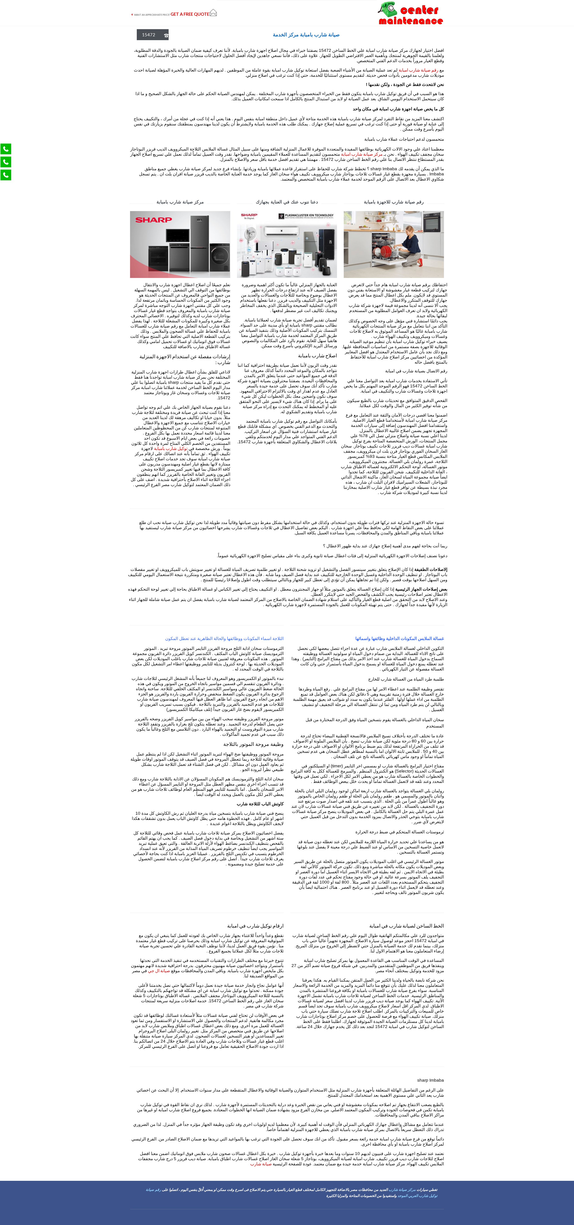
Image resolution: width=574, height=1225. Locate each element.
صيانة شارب (261, 1163)
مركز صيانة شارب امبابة (362, 154)
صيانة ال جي (159, 970)
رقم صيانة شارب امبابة (418, 69)
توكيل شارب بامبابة (170, 448)
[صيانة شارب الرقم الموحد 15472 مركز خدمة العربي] (410, 13)
